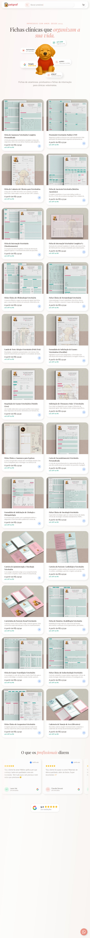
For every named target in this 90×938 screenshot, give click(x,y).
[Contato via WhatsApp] (83, 931)
